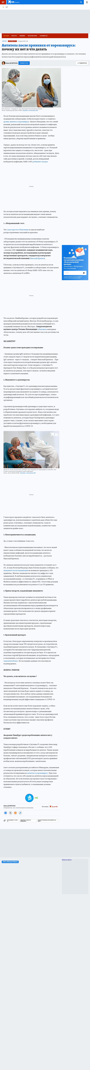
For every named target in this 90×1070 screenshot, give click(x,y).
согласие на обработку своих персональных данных (73, 277)
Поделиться (83, 63)
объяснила (42, 329)
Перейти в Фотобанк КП (30, 110)
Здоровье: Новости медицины (25, 821)
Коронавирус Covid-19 (12, 821)
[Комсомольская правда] (13, 2)
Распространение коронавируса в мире (47, 821)
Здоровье (4, 41)
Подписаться (24, 63)
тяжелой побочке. (11, 661)
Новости (14, 35)
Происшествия (32, 35)
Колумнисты (43, 35)
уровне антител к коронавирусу (16, 121)
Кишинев (22, 35)
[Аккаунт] (87, 2)
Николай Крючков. (38, 258)
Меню (3, 2)
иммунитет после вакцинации (16, 570)
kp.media (55, 807)
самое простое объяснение (18, 229)
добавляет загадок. (40, 161)
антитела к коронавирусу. (37, 773)
